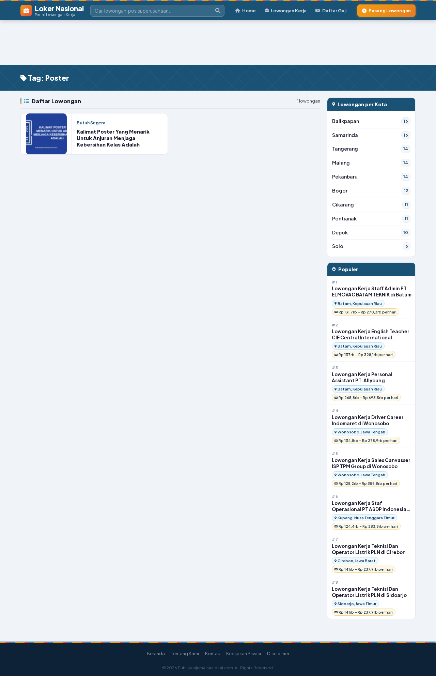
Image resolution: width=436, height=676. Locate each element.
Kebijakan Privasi (243, 653)
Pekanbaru (370, 177)
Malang (370, 163)
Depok (370, 232)
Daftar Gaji (334, 10)
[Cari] (217, 10)
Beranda (156, 653)
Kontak (212, 653)
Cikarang (370, 205)
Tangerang (370, 149)
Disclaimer (278, 653)
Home (249, 10)
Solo (370, 246)
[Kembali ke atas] (422, 662)
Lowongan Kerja (289, 10)
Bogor (370, 191)
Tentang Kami (185, 653)
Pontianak (370, 218)
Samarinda (370, 135)
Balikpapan (370, 121)
